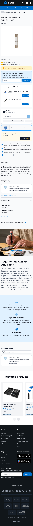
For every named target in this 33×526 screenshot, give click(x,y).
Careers (3, 441)
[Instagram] (13, 491)
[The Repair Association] (30, 491)
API (2, 444)
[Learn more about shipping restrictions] (14, 62)
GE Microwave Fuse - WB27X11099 (15, 12)
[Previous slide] (14, 419)
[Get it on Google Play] (24, 461)
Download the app (23, 452)
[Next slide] (18, 419)
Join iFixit (25, 139)
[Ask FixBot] (28, 116)
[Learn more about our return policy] (13, 155)
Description (5, 162)
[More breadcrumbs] (2, 12)
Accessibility (4, 455)
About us (3, 433)
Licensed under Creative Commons (16, 518)
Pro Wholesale (21, 436)
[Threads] (27, 491)
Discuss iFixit (5, 438)
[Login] (30, 3)
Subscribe (27, 474)
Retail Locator (21, 438)
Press (18, 444)
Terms (3, 460)
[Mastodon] (20, 491)
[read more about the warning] (25, 222)
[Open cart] (27, 3)
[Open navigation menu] (2, 3)
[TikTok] (3, 491)
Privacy (3, 457)
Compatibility (5, 181)
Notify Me (26, 80)
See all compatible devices (8, 195)
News (18, 446)
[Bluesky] (23, 491)
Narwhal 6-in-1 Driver (14, 99)
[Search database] (23, 3)
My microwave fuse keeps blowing (13, 121)
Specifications (5, 200)
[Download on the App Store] (24, 456)
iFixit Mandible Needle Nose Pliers (18, 91)
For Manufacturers (22, 441)
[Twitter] (10, 491)
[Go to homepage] (9, 2)
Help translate (15, 485)
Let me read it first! (8, 477)
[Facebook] (7, 491)
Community (20, 433)
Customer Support (6, 436)
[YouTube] (17, 491)
